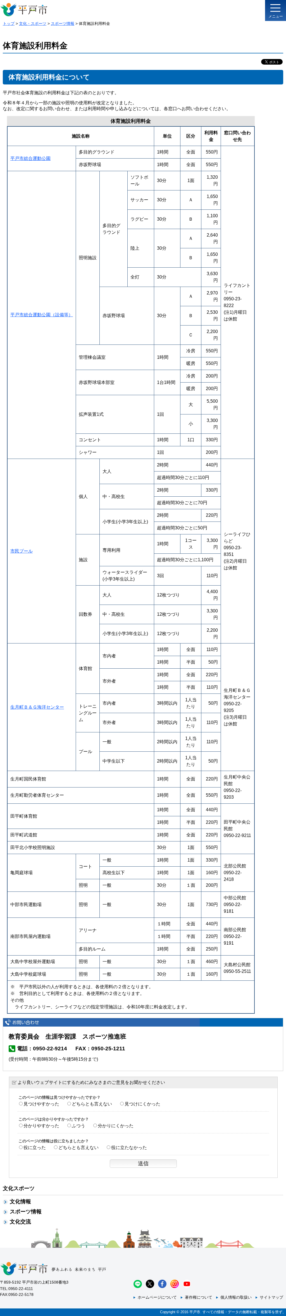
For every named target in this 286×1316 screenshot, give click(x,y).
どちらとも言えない (92, 1104)
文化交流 (20, 1222)
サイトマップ (271, 1297)
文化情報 (20, 1201)
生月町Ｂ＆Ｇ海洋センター (37, 707)
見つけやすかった (41, 1104)
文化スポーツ (19, 1188)
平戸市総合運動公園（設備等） (41, 314)
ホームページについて (157, 1297)
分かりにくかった (116, 1125)
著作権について (198, 1297)
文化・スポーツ (32, 23)
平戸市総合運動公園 (30, 158)
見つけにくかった (142, 1104)
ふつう (78, 1125)
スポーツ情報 (62, 23)
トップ (9, 23)
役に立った (34, 1147)
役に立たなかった (129, 1147)
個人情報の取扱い (236, 1297)
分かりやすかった (41, 1125)
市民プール (21, 551)
